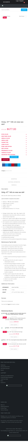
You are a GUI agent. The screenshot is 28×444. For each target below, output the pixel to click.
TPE (8, 201)
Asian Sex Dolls (9, 170)
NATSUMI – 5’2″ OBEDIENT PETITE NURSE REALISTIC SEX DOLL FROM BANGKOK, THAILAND (14, 319)
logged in (9, 304)
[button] (22, 6)
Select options (14, 324)
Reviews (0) (14, 185)
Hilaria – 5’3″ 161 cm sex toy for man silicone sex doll (14, 344)
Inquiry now (5, 159)
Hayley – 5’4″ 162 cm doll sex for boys (14, 331)
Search (24, 9)
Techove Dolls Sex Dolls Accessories (13, 227)
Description (14, 179)
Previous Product (7, 16)
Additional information (14, 182)
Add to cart (14, 157)
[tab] (14, 179)
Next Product (21, 16)
